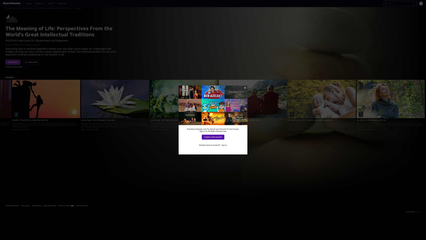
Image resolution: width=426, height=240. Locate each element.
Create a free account (213, 137)
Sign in (224, 145)
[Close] (245, 88)
